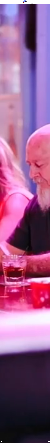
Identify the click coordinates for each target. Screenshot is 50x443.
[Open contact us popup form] (49, 441)
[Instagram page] (31, 3)
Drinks (21, 3)
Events (27, 3)
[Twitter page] (29, 3)
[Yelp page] (32, 3)
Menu (18, 3)
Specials (24, 3)
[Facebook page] (30, 3)
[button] (1, 441)
